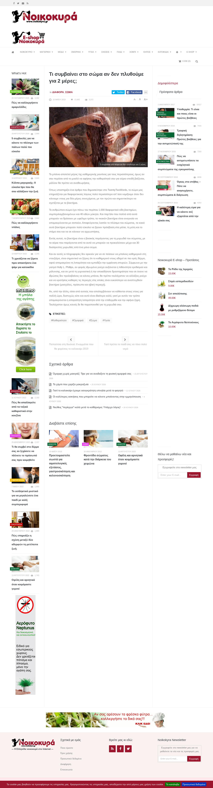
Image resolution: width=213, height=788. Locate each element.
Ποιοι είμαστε (66, 748)
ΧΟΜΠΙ (132, 52)
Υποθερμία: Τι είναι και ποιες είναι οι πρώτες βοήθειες (188, 113)
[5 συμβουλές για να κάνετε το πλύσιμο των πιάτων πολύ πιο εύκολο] (25, 122)
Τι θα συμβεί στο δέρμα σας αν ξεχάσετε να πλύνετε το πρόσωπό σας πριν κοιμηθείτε (25, 453)
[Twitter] (18, 3)
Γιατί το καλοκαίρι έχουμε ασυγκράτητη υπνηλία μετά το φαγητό (87, 390)
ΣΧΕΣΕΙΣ (105, 52)
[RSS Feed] (28, 3)
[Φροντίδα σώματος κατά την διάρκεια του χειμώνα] (98, 439)
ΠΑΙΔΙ (119, 52)
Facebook (136, 92)
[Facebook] (14, 3)
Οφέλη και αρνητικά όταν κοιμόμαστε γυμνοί (130, 459)
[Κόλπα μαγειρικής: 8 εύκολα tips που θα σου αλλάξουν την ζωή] (25, 167)
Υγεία (107, 320)
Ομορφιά (79, 320)
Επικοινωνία (66, 769)
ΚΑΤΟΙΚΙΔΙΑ (163, 52)
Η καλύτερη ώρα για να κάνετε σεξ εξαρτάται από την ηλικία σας (179, 214)
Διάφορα (58, 92)
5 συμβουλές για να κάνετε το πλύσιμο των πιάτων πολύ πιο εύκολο (25, 145)
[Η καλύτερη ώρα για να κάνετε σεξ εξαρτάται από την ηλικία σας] (166, 211)
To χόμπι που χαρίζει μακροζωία (70, 384)
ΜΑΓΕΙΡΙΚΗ (45, 52)
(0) (186, 61)
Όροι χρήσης (66, 753)
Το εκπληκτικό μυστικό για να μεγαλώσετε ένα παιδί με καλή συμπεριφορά (25, 498)
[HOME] (13, 52)
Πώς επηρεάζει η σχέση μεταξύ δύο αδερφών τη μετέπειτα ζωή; (25, 542)
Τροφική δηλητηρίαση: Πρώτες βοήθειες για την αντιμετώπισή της (179, 137)
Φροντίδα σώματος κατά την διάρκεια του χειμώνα (97, 459)
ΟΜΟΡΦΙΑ (76, 52)
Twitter (120, 92)
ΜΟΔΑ (61, 52)
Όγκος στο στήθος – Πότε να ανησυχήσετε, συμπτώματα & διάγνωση (179, 188)
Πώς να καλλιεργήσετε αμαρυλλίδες (25, 104)
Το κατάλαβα (172, 784)
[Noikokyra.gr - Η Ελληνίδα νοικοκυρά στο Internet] (45, 15)
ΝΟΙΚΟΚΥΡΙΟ (26, 52)
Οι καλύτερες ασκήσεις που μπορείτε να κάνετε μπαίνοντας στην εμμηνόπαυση (96, 396)
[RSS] (112, 748)
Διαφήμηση (65, 764)
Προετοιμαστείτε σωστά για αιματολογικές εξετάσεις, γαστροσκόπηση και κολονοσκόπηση (62, 465)
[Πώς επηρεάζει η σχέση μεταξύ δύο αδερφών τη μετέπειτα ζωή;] (25, 519)
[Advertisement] (140, 16)
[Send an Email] (23, 3)
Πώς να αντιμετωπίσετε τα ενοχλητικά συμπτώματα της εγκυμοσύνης (178, 163)
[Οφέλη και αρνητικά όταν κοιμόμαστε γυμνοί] (133, 439)
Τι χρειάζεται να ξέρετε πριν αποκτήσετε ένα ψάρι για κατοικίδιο (25, 263)
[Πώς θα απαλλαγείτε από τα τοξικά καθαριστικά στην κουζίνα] (25, 386)
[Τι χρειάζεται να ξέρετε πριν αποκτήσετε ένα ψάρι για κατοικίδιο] (25, 242)
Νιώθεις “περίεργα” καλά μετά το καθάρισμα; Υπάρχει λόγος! (86, 407)
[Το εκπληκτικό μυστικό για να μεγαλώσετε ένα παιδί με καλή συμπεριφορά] (25, 475)
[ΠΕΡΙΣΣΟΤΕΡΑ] (179, 52)
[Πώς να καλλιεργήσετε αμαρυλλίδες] (25, 87)
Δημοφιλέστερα (168, 83)
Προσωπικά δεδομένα (194, 784)
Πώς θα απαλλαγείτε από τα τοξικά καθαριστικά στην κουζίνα (24, 409)
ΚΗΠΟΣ (146, 52)
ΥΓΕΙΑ (91, 52)
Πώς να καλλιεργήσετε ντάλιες (25, 224)
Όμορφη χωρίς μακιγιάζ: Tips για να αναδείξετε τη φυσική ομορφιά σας (91, 373)
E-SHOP (190, 52)
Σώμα (69, 92)
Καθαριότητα (59, 320)
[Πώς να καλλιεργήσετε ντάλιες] (25, 207)
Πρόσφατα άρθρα (170, 92)
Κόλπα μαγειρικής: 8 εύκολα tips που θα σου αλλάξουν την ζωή (25, 187)
